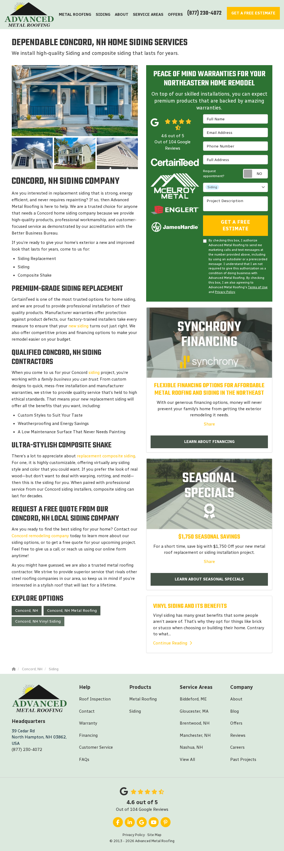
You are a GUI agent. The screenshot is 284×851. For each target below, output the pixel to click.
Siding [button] (103, 14)
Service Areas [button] (148, 14)
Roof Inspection (95, 699)
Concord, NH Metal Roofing (72, 610)
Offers (236, 723)
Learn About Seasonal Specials (209, 579)
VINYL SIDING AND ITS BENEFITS (190, 606)
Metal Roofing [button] (75, 14)
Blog (234, 711)
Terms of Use (258, 287)
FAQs (84, 759)
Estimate (253, 13)
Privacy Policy (225, 292)
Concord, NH (26, 610)
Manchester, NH (195, 735)
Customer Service (96, 747)
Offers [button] (175, 14)
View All (187, 759)
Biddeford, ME (193, 699)
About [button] (121, 14)
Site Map (154, 835)
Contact (87, 711)
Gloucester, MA (194, 711)
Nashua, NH (191, 747)
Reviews (237, 735)
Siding (135, 711)
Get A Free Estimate (235, 225)
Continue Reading (170, 643)
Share (209, 424)
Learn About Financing (209, 441)
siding (94, 372)
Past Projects (243, 759)
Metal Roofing (143, 699)
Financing (88, 735)
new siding (78, 325)
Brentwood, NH (195, 723)
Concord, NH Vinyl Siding (38, 621)
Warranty (88, 723)
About (236, 699)
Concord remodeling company (40, 535)
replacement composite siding (106, 455)
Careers (237, 747)
